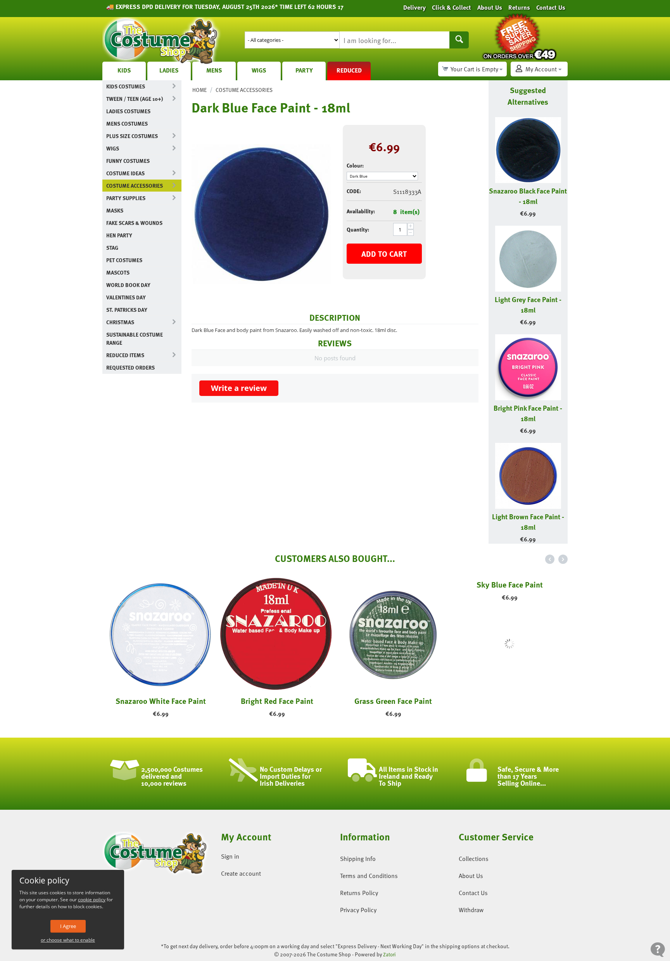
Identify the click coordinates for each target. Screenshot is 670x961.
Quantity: (358, 229)
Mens (214, 70)
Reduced (349, 70)
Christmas (120, 322)
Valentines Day (126, 297)
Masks (114, 210)
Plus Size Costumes (132, 136)
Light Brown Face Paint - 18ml (528, 521)
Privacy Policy (358, 909)
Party (304, 70)
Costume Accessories (134, 185)
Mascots (118, 272)
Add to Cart (384, 253)
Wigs (259, 70)
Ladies (169, 70)
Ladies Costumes (128, 111)
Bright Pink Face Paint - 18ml (528, 413)
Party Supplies (125, 198)
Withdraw (471, 909)
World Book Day (128, 285)
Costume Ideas (125, 173)
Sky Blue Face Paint (510, 701)
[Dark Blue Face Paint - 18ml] (261, 214)
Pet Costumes (124, 260)
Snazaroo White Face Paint (161, 701)
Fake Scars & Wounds (134, 223)
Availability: (361, 211)
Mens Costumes (127, 123)
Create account (241, 873)
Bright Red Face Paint (277, 701)
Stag (112, 248)
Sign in (230, 856)
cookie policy (91, 899)
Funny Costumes (128, 161)
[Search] (459, 39)
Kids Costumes (125, 86)
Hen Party (119, 235)
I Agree (68, 926)
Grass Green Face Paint (393, 701)
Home (199, 90)
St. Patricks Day (126, 310)
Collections (474, 858)
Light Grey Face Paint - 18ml (528, 304)
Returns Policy (359, 892)
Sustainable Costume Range (134, 338)
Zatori (389, 954)
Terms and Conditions (369, 875)
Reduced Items (125, 355)
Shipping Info (358, 858)
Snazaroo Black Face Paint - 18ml (528, 195)
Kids (124, 70)
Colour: (355, 165)
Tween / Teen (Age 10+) (134, 99)
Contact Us (473, 892)
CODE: (354, 191)
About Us (471, 875)
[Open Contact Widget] (657, 949)
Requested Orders (130, 367)
